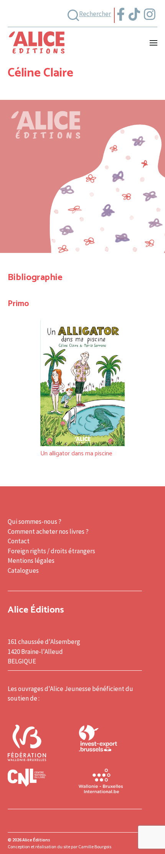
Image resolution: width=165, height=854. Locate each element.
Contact (19, 541)
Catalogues (23, 570)
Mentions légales (31, 560)
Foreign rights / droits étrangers (51, 551)
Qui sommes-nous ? (34, 521)
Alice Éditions (36, 840)
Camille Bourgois (94, 846)
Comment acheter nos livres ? (48, 531)
